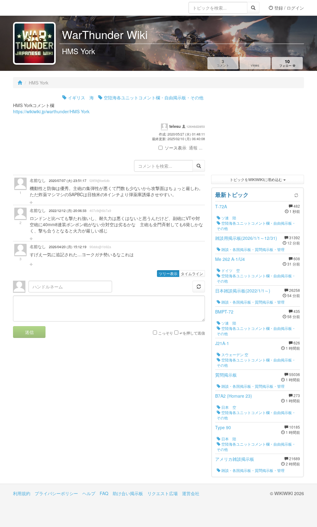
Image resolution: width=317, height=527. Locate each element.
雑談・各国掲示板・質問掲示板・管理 (252, 249)
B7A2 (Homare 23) (233, 396)
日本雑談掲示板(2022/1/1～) (242, 290)
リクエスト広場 (162, 493)
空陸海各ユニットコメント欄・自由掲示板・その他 (152, 97)
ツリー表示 (168, 273)
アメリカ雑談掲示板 (234, 459)
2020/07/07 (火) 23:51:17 (67, 180)
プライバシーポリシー (56, 493)
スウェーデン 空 (234, 354)
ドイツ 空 (230, 270)
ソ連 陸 (228, 217)
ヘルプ (88, 493)
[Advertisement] (257, 133)
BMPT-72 (224, 312)
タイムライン (192, 273)
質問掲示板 (226, 375)
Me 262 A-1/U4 (230, 259)
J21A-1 (222, 343)
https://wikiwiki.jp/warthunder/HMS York (51, 111)
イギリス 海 (80, 97)
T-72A (221, 206)
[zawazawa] (37, 7)
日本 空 (228, 407)
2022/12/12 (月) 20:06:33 (67, 210)
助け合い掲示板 (128, 493)
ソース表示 (175, 148)
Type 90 (223, 427)
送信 (29, 332)
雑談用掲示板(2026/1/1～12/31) (246, 238)
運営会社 (190, 493)
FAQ (104, 493)
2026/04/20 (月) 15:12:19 (67, 246)
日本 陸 (228, 438)
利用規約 (21, 493)
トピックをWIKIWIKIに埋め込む (256, 179)
